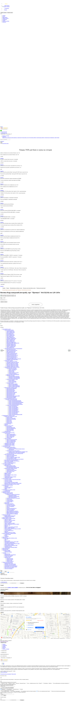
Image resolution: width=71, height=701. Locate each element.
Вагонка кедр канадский (41, 288)
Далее (5, 695)
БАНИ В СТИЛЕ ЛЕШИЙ (13, 587)
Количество (2, 299)
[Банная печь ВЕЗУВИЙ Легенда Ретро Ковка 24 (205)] (10, 248)
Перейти (1, 158)
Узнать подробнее (35, 304)
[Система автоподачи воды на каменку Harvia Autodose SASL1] (11, 223)
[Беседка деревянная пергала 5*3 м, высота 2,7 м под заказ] (11, 280)
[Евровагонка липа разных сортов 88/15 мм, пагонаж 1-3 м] (11, 165)
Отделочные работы (32, 137)
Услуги (6, 3)
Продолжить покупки (4, 641)
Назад (2, 695)
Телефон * (2, 694)
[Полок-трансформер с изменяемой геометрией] (9, 197)
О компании (7, 8)
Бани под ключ (5, 137)
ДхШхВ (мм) (2, 686)
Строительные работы (40, 137)
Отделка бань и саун (25, 137)
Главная (3, 15)
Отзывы (5, 9)
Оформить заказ (3, 642)
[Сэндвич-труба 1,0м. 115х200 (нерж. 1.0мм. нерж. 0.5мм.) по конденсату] (13, 268)
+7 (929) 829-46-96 (3, 131)
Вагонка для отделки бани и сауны (29, 288)
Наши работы (7, 5)
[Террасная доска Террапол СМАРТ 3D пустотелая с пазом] (11, 274)
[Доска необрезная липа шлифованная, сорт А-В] (9, 184)
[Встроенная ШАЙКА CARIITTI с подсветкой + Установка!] (11, 255)
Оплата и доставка (5, 21)
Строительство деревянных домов (50, 137)
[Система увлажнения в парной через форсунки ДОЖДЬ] (10, 178)
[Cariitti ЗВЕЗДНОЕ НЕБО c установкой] (7, 216)
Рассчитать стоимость (4, 589)
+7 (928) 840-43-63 (3, 133)
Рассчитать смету (5, 143)
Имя (1, 693)
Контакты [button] (4, 136)
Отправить (22, 583)
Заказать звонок (10, 12)
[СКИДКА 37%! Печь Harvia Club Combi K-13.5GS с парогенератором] (13, 191)
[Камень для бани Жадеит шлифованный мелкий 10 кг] (10, 236)
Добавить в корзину (4, 301)
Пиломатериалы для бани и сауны (16, 288)
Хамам (58, 137)
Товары (7, 288)
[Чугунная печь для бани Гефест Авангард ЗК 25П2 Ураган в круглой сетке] (14, 172)
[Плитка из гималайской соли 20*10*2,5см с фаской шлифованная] (12, 229)
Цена (1, 570)
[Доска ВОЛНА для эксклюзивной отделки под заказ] (10, 242)
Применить (2, 573)
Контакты (4, 647)
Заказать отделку (3, 12)
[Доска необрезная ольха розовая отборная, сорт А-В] (10, 152)
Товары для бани (5, 18)
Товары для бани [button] (6, 6)
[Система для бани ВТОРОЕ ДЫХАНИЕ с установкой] (10, 210)
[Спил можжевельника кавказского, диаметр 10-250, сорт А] (11, 261)
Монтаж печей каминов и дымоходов (14, 137)
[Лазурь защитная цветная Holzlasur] (7, 204)
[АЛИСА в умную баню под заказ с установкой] (9, 159)
